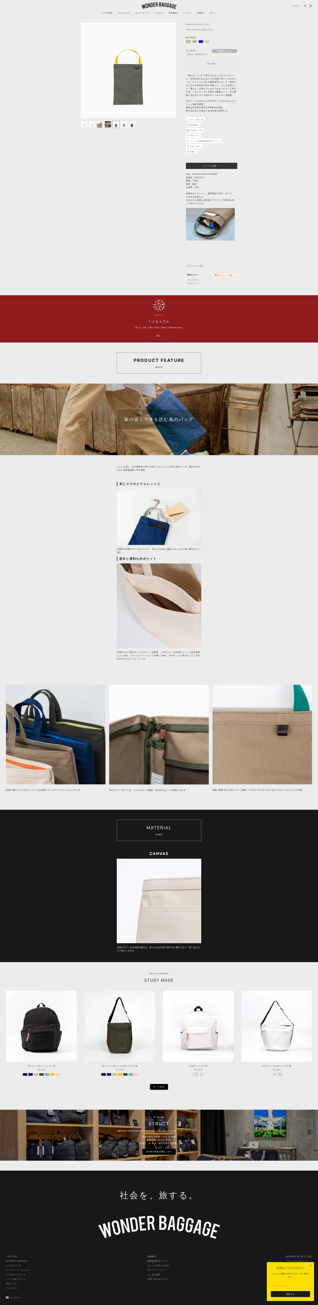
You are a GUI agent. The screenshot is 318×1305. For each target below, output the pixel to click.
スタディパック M (198, 1066)
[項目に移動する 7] (131, 124)
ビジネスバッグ (124, 13)
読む (159, 336)
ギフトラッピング (156, 1270)
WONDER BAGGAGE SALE (198, 24)
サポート (212, 13)
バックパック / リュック (18, 1270)
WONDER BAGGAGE (16, 1261)
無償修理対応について (158, 1261)
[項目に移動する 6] (123, 124)
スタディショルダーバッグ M (276, 1066)
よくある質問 (153, 1274)
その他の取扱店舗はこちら (159, 1151)
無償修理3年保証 (224, 51)
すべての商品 (107, 13)
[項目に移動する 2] (92, 124)
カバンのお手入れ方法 (158, 1265)
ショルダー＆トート (16, 1274)
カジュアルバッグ (142, 13)
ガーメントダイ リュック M (41, 1066)
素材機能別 (173, 13)
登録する (290, 1294)
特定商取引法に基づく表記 (299, 1256)
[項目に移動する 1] (84, 124)
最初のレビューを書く (224, 275)
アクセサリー (12, 1288)
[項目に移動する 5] (116, 124)
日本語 (295, 6)
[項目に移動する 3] (100, 124)
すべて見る (159, 1087)
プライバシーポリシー (297, 1261)
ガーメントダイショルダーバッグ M (120, 1066)
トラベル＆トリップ (16, 1279)
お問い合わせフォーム (158, 1279)
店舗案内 (200, 13)
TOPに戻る (11, 1256)
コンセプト (187, 13)
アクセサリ (159, 13)
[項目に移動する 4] (108, 124)
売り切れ (211, 64)
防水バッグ (11, 1283)
